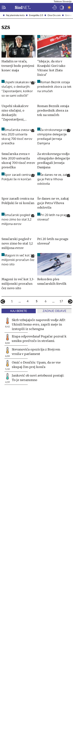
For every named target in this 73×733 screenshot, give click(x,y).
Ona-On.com (54, 15)
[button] (3, 7)
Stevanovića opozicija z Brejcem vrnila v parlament (36, 352)
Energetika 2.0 (36, 15)
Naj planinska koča (15, 15)
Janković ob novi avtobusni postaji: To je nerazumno (38, 378)
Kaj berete (18, 311)
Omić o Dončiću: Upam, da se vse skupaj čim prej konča (36, 365)
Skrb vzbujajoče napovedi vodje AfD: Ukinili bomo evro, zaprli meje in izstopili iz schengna (39, 324)
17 (61, 301)
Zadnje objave (54, 311)
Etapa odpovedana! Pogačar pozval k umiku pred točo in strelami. (39, 338)
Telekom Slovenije (63, 1)
